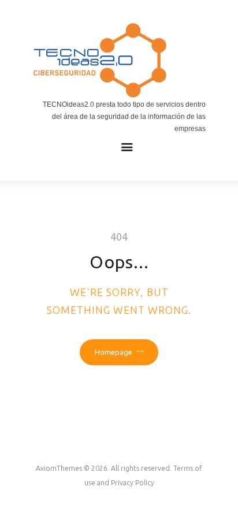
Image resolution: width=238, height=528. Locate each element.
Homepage (113, 352)
